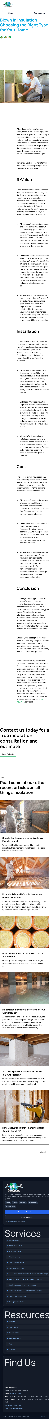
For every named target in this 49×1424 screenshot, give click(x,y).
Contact (43, 1416)
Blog (24, 1222)
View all (43, 1152)
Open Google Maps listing (14, 1408)
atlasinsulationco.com (13, 1405)
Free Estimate (8, 754)
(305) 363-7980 (16, 1393)
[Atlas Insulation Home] (7, 4)
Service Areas (12, 1222)
